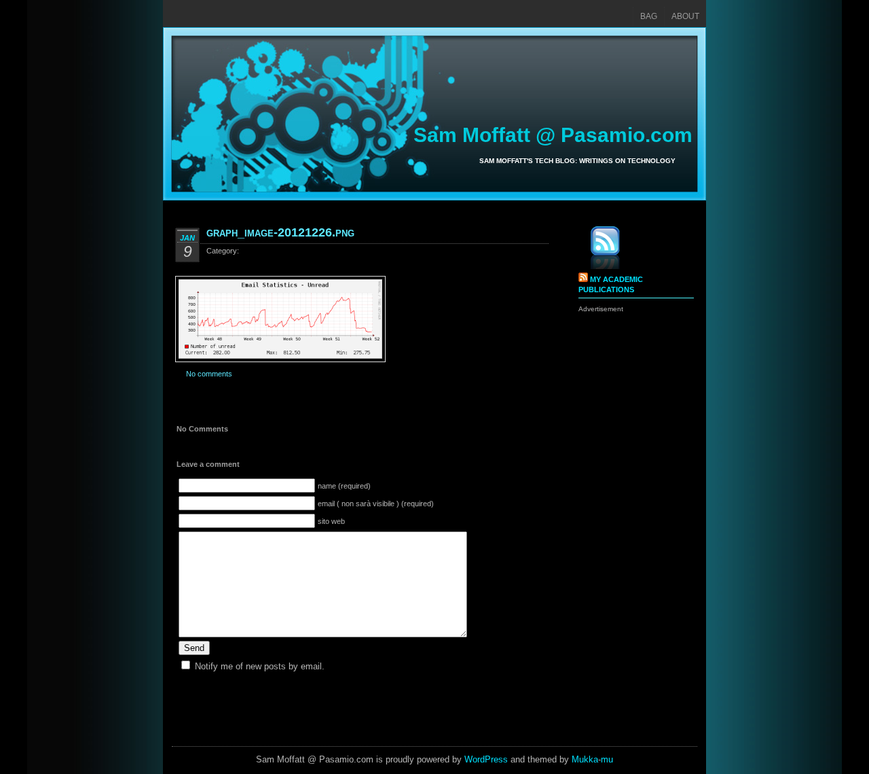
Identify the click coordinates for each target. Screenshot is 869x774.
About (685, 16)
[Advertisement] (632, 518)
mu (607, 759)
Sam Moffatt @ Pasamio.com (552, 135)
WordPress (486, 759)
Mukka (585, 759)
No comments (209, 374)
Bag (648, 16)
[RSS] (595, 250)
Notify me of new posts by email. (260, 666)
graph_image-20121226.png (280, 232)
